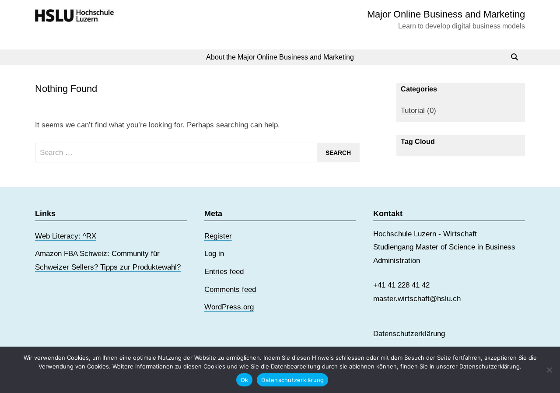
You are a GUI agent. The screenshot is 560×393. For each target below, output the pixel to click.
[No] (549, 369)
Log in (214, 253)
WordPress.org (229, 307)
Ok (244, 379)
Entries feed (224, 271)
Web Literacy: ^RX (65, 236)
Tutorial (413, 110)
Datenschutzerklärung (409, 334)
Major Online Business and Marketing (446, 14)
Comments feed (230, 289)
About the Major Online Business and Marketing (280, 57)
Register (218, 236)
